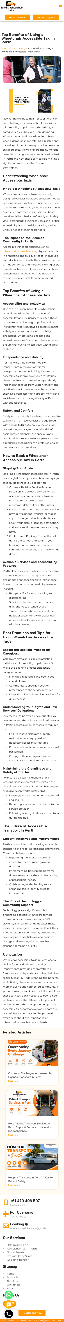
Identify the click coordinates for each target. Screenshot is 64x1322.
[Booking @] (6, 1226)
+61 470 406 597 (25, 1200)
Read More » (14, 1081)
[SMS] (9, 1304)
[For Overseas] (6, 1214)
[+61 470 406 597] (6, 1202)
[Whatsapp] (9, 1295)
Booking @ (19, 1224)
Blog (23, 48)
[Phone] (9, 1314)
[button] (60, 6)
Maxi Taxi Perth (10, 48)
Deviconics (57, 1320)
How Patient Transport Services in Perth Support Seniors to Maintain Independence (29, 1127)
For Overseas (21, 1212)
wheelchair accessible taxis (19, 251)
